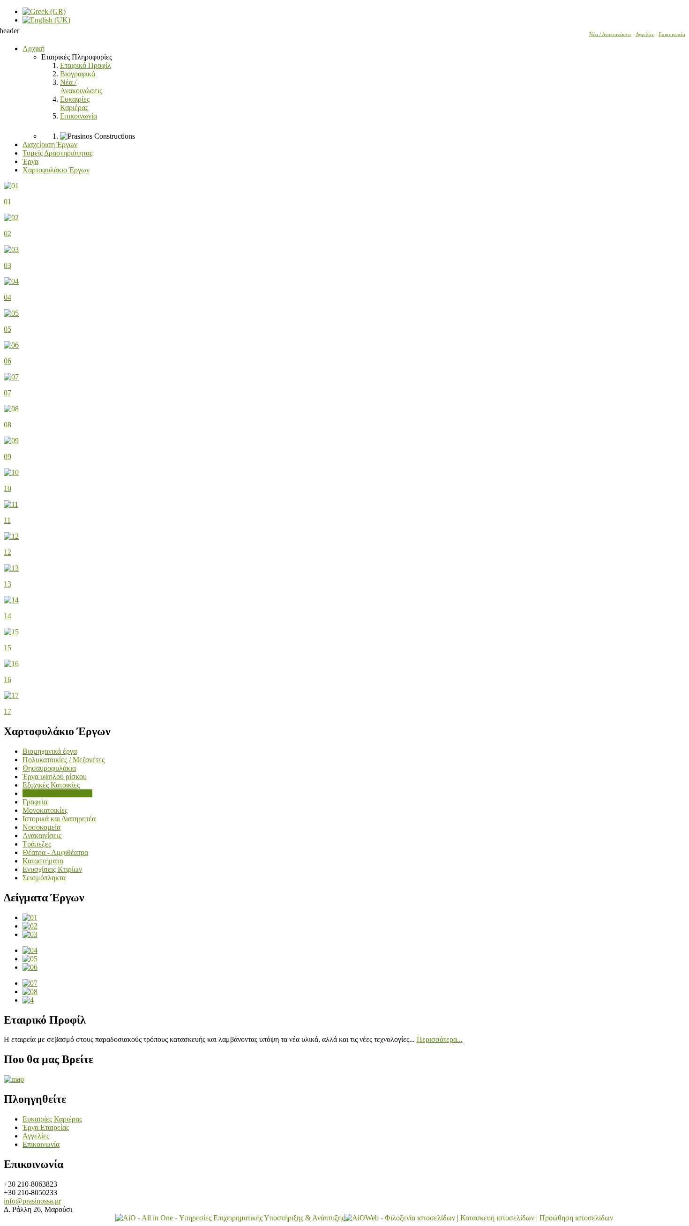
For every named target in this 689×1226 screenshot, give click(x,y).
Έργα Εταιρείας (45, 1127)
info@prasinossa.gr (32, 1201)
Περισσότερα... (440, 1039)
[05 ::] (29, 959)
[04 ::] (29, 950)
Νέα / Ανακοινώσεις (610, 34)
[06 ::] (29, 967)
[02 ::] (29, 926)
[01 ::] (29, 917)
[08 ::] (29, 992)
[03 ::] (29, 934)
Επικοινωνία (672, 34)
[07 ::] (29, 983)
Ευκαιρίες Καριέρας (52, 1119)
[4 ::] (28, 1000)
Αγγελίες (645, 34)
